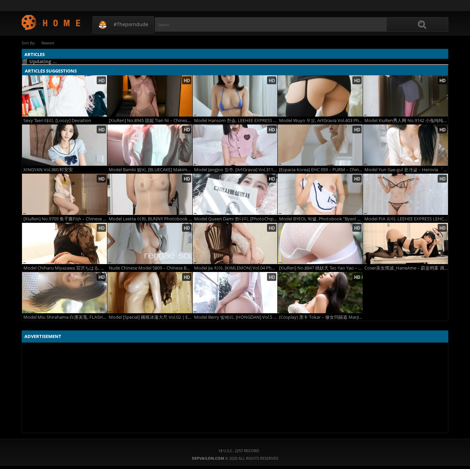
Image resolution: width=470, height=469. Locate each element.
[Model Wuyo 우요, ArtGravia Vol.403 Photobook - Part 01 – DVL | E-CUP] (320, 96)
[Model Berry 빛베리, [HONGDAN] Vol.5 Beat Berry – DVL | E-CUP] (235, 292)
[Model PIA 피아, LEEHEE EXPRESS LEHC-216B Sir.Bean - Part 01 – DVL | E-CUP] (405, 194)
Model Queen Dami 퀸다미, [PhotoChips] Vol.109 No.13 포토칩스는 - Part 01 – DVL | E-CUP (236, 219)
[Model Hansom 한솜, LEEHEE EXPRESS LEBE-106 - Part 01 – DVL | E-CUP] (235, 96)
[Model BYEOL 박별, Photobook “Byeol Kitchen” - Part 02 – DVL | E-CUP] (320, 194)
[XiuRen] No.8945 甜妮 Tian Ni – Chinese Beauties (150, 120)
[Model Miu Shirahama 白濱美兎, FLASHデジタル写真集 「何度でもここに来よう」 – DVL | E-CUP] (64, 292)
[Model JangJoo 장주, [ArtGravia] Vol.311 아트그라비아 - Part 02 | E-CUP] (235, 145)
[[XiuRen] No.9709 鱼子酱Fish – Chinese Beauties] (64, 194)
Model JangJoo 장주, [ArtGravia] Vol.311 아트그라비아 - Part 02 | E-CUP (236, 170)
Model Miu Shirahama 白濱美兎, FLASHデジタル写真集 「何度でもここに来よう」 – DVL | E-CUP (65, 317)
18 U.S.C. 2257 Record (238, 450)
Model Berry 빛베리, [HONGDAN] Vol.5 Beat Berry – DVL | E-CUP (236, 317)
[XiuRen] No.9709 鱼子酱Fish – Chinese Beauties (65, 219)
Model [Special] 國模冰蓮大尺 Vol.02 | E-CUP (150, 317)
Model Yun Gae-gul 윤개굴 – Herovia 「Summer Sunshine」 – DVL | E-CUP (406, 170)
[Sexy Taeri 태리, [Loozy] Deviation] (64, 96)
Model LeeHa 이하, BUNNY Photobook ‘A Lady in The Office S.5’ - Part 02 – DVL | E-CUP (150, 219)
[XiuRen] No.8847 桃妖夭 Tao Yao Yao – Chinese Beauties (321, 268)
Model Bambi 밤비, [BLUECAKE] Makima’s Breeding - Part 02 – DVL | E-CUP (150, 170)
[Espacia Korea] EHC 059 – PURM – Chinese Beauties (321, 170)
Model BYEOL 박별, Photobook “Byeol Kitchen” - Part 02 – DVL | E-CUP (321, 219)
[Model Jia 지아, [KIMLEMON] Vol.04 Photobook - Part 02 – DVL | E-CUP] (235, 243)
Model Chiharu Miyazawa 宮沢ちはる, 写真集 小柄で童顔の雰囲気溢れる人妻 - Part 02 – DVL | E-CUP (65, 268)
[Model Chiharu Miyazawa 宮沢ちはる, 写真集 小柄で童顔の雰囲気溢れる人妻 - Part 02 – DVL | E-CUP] (64, 243)
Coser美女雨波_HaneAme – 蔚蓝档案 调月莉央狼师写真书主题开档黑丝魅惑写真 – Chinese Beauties (406, 268)
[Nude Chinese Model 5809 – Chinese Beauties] (149, 243)
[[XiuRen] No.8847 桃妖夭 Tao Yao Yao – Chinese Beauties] (320, 243)
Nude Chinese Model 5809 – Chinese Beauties (150, 268)
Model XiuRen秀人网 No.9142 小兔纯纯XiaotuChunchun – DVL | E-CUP (406, 120)
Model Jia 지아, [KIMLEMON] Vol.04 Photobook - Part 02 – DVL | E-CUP (236, 268)
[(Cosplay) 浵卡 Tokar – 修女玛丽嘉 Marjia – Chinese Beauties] (320, 292)
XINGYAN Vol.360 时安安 (48, 170)
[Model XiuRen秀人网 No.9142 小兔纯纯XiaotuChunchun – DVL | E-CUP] (405, 96)
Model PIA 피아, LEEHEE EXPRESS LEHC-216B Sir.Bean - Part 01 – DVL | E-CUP (406, 219)
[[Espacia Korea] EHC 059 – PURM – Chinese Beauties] (320, 145)
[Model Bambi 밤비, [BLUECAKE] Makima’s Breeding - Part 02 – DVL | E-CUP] (149, 145)
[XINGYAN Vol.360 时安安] (64, 145)
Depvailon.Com (51, 22)
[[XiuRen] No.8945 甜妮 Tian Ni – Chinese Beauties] (149, 96)
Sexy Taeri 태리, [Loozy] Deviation (57, 120)
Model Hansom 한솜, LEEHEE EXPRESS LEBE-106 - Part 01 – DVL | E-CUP (236, 120)
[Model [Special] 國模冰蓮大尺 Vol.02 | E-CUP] (149, 292)
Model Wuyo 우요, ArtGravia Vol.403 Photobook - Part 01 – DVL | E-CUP (321, 120)
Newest (47, 42)
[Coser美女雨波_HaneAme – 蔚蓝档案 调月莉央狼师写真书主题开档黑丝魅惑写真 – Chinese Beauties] (405, 243)
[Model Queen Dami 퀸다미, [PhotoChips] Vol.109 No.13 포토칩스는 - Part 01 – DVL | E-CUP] (235, 194)
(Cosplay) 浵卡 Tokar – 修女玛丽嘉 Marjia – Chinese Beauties (321, 317)
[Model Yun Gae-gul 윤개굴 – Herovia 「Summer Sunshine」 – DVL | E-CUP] (405, 145)
